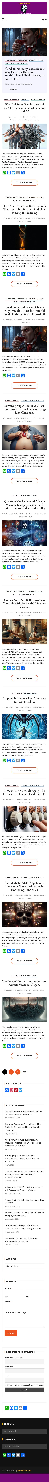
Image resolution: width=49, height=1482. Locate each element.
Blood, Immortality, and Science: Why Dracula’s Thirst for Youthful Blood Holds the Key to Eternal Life (24, 74)
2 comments (25, 322)
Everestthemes (24, 1470)
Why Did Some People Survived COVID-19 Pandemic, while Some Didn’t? (24, 108)
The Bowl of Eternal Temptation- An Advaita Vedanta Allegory (24, 983)
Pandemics (25, 99)
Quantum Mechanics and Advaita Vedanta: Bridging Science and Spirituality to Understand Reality (24, 504)
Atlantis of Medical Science (16, 60)
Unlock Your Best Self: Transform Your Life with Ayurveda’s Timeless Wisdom (24, 603)
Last (27, 1296)
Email (8, 1301)
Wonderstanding (36, 60)
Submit (10, 1333)
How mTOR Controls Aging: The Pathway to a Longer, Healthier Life (24, 792)
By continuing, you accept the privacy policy (25, 1385)
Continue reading (24, 182)
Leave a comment (32, 120)
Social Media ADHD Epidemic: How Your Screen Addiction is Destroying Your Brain (24, 886)
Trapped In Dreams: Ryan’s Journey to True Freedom (24, 700)
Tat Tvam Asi (16, 496)
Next (24, 1072)
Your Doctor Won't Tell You (16, 63)
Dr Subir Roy (18, 120)
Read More (13, 89)
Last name (9, 1367)
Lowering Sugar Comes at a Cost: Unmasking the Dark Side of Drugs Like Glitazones (24, 409)
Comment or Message (15, 1312)
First (6, 1296)
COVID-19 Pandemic (11, 99)
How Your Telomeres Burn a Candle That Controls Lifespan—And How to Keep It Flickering (24, 209)
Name (8, 1288)
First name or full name (14, 1358)
